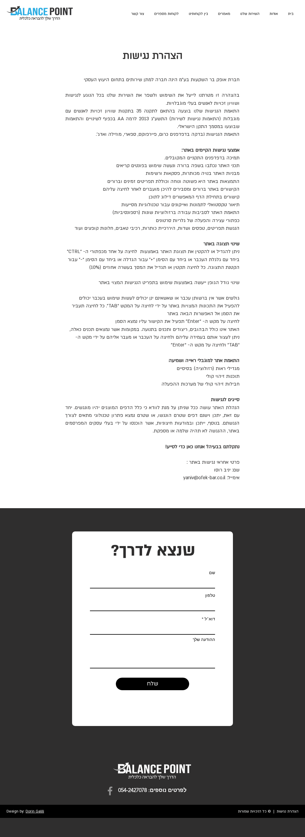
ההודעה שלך (204, 639)
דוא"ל (210, 619)
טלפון (210, 595)
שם (212, 573)
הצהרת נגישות (287, 811)
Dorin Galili (35, 811)
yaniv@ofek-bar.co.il (204, 477)
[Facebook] (110, 791)
